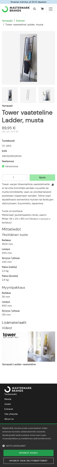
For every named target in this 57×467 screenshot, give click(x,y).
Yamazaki (7, 20)
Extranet (8, 409)
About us (9, 418)
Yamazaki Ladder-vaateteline (19, 364)
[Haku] (34, 9)
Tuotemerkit (10, 394)
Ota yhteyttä (11, 414)
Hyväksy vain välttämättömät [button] (28, 460)
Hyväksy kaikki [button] (28, 452)
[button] (42, 9)
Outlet (7, 404)
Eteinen (20, 20)
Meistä (7, 399)
